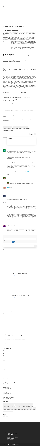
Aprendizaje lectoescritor (11, 339)
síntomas (31, 409)
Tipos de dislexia (5, 392)
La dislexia (6, 444)
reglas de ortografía (20, 406)
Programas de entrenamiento (26, 406)
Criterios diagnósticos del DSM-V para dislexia (8, 397)
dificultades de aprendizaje (10, 409)
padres (12, 130)
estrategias (28, 409)
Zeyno (8, 187)
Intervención (23, 339)
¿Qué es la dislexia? (5, 353)
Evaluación (8, 334)
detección (5, 409)
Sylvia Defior (13, 406)
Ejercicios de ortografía (16, 403)
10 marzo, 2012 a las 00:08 (13, 195)
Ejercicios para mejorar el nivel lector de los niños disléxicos (10, 377)
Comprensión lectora (30, 403)
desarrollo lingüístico (7, 128)
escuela (20, 128)
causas (10, 406)
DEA (16, 406)
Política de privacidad (16, 444)
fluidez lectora (5, 403)
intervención (15, 409)
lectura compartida (26, 128)
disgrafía (32, 406)
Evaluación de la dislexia (6, 387)
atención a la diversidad (10, 403)
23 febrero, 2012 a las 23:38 (11, 225)
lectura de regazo (6, 130)
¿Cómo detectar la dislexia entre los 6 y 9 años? (9, 382)
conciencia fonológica (6, 406)
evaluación (19, 409)
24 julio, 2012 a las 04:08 (12, 187)
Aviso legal (11, 444)
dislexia (34, 409)
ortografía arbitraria (23, 409)
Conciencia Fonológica (18, 339)
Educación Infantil (15, 128)
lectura (26, 403)
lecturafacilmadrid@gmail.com (27, 171)
